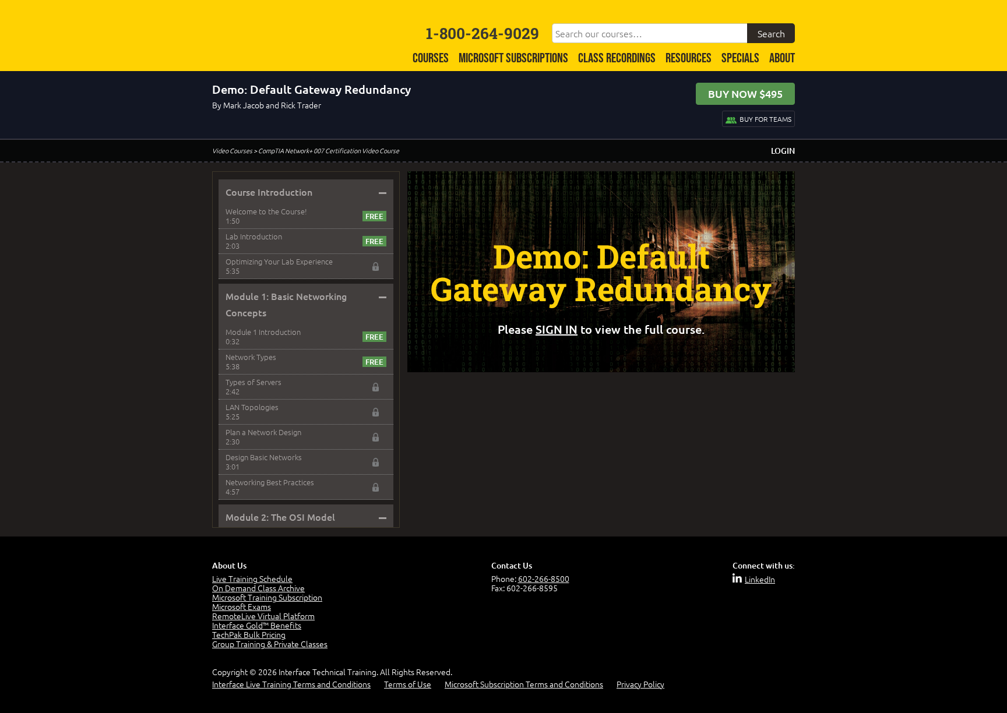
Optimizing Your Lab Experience (279, 261)
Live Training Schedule (252, 578)
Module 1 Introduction (263, 331)
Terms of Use (407, 684)
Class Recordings (617, 58)
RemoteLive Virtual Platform (263, 616)
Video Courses (232, 150)
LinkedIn (760, 579)
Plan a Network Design (263, 431)
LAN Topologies (252, 406)
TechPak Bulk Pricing (249, 634)
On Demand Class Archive (258, 588)
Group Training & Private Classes (270, 644)
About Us (229, 565)
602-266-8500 (543, 578)
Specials (740, 58)
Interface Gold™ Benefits (256, 625)
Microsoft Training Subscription (267, 597)
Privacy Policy (640, 684)
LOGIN (783, 150)
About (782, 58)
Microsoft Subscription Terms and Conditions (524, 684)
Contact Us (511, 565)
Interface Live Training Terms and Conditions (291, 684)
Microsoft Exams (241, 606)
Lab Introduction (254, 236)
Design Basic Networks (264, 457)
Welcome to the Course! (266, 211)
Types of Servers (253, 381)
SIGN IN (557, 329)
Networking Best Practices (270, 482)
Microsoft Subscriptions (513, 58)
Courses (431, 58)
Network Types (251, 356)
